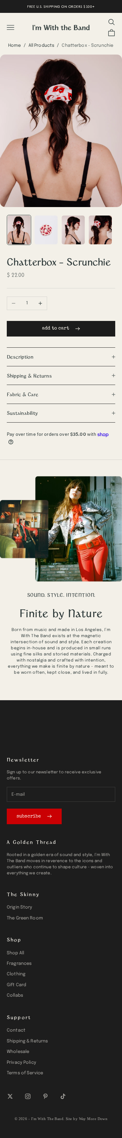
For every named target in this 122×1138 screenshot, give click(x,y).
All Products (41, 45)
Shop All (15, 953)
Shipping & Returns (27, 1041)
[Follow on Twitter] (10, 1096)
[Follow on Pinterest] (45, 1096)
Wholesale (18, 1052)
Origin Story (20, 907)
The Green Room (25, 918)
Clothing (16, 974)
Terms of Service (25, 1073)
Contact (16, 1030)
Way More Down (93, 1119)
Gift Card (16, 985)
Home (14, 45)
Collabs (15, 995)
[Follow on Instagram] (27, 1096)
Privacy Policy (21, 1062)
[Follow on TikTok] (63, 1096)
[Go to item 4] (100, 230)
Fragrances (19, 963)
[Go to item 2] (46, 230)
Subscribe (29, 816)
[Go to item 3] (73, 230)
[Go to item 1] (19, 230)
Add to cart (55, 328)
